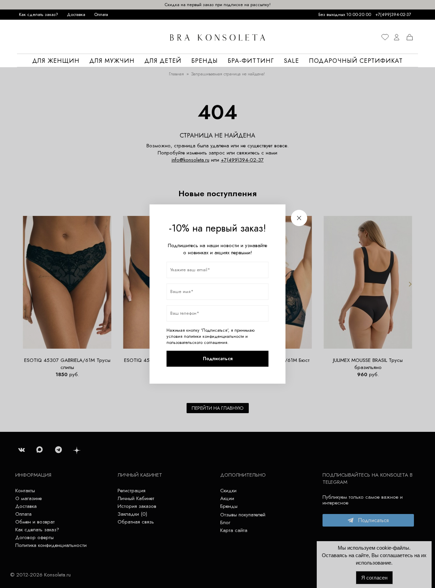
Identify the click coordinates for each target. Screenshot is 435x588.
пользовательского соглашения (197, 342)
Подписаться (217, 358)
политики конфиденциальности (214, 336)
